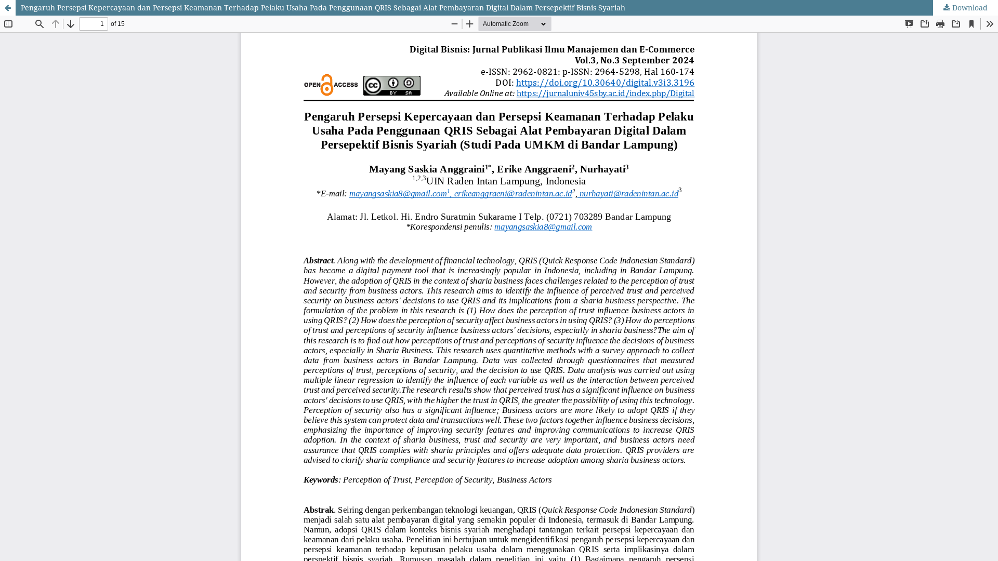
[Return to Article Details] (8, 8)
